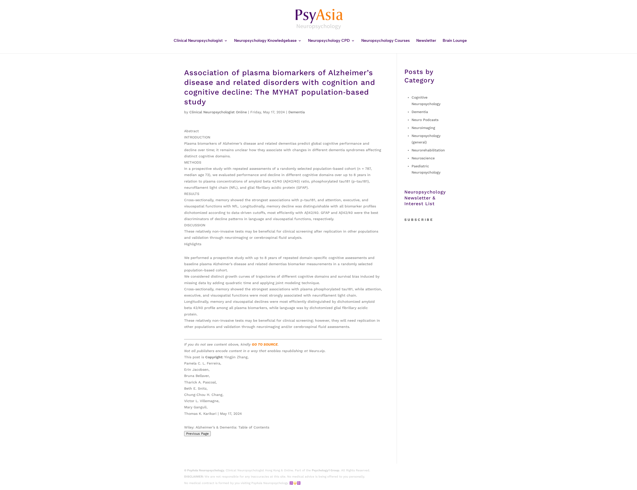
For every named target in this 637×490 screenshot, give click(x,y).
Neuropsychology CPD (329, 41)
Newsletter (426, 41)
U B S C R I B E (420, 220)
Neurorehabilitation (428, 150)
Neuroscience (423, 158)
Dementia (296, 112)
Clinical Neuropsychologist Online (218, 112)
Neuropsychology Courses (385, 41)
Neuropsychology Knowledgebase (265, 41)
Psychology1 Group (325, 470)
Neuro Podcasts (425, 120)
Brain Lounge (455, 41)
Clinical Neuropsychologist (198, 41)
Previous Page (197, 433)
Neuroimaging (423, 128)
